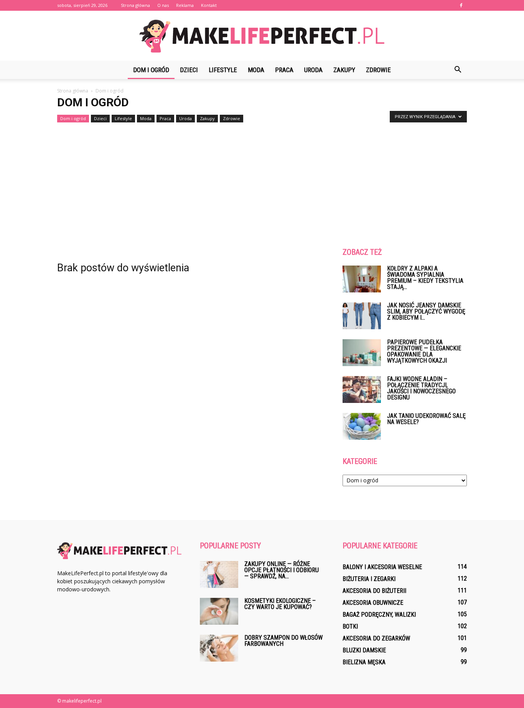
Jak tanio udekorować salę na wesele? (426, 419)
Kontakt (209, 5)
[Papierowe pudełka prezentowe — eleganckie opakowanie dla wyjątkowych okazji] (362, 352)
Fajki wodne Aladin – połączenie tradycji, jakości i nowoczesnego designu (421, 388)
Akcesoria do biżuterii (374, 590)
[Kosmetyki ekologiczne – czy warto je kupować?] (219, 611)
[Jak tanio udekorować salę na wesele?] (362, 426)
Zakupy (344, 70)
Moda (256, 70)
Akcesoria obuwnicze (373, 602)
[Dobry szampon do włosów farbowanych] (219, 648)
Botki (350, 626)
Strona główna (135, 5)
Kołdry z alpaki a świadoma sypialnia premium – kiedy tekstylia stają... (425, 277)
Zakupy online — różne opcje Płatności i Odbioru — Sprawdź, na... (281, 570)
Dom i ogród (151, 70)
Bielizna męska (364, 662)
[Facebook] (461, 5)
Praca (284, 70)
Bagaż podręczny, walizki (379, 614)
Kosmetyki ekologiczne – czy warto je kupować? (280, 604)
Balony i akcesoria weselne (382, 567)
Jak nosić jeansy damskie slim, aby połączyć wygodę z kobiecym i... (426, 311)
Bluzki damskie (364, 650)
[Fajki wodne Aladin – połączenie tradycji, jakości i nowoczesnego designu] (362, 389)
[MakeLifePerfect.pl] (262, 36)
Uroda (313, 70)
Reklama (185, 5)
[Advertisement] (262, 182)
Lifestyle (223, 70)
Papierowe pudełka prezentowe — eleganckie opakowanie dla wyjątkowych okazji (424, 351)
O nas (163, 5)
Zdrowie (378, 70)
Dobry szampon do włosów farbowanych (283, 640)
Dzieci (189, 70)
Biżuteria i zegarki (369, 579)
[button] (457, 70)
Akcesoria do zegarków (376, 638)
